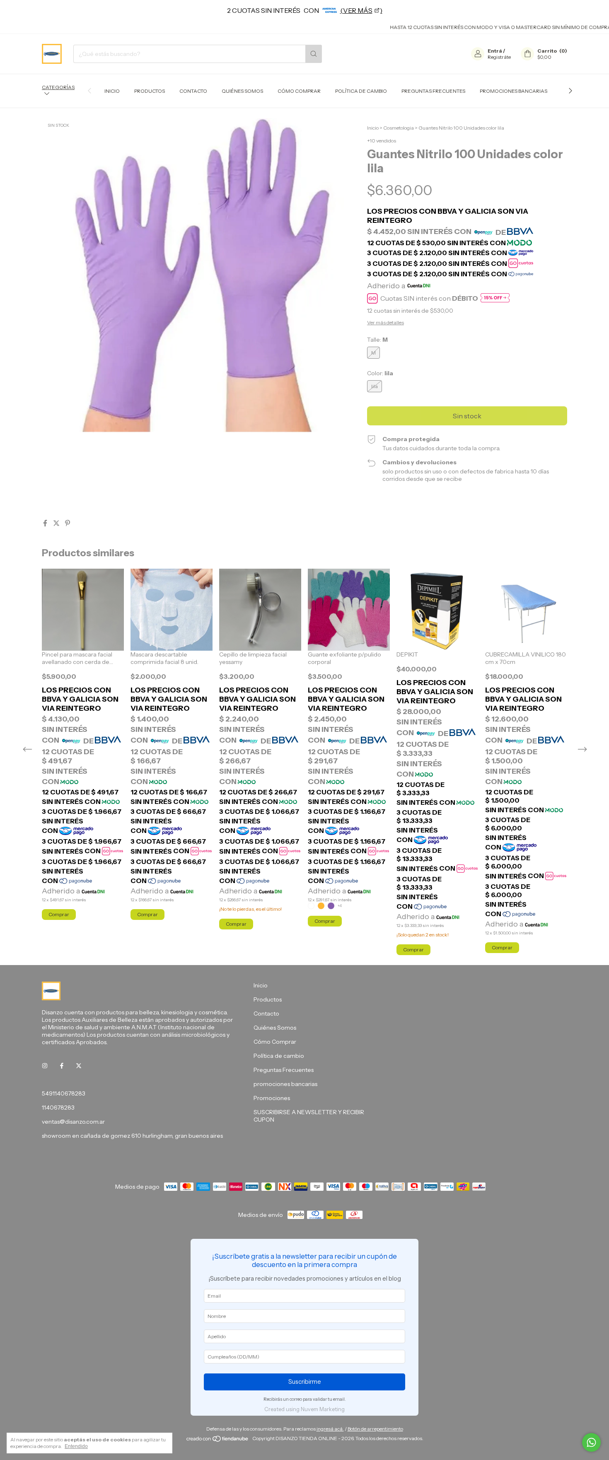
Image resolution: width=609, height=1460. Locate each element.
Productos (149, 91)
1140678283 (58, 1107)
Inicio (112, 91)
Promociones (272, 1098)
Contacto (193, 91)
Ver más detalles (385, 322)
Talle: (377, 339)
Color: (380, 373)
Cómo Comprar (299, 91)
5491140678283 (63, 1093)
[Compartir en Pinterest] (67, 523)
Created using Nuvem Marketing (304, 1409)
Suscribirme (304, 1381)
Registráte (499, 57)
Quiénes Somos (242, 91)
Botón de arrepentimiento (375, 1429)
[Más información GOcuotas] (495, 298)
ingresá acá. (330, 1429)
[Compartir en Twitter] (57, 523)
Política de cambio (361, 91)
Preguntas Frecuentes (433, 91)
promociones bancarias (513, 91)
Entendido (76, 1446)
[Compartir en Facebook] (46, 523)
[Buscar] (313, 54)
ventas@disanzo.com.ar (73, 1121)
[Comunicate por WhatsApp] (591, 1442)
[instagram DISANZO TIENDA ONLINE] (45, 1066)
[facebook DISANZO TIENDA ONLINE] (62, 1066)
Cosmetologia (398, 128)
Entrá (495, 51)
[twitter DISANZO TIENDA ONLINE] (79, 1066)
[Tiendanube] (218, 1440)
